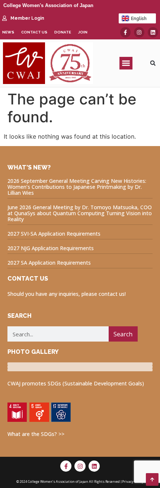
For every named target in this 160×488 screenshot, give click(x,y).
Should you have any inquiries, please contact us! (66, 293)
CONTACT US (27, 278)
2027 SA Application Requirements (49, 262)
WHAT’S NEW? (29, 167)
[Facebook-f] (125, 32)
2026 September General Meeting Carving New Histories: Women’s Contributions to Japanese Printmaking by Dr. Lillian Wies (76, 186)
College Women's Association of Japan (48, 5)
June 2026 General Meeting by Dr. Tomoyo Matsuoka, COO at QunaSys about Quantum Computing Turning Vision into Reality (79, 213)
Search (122, 334)
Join (82, 32)
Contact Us (34, 32)
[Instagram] (139, 32)
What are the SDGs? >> (35, 433)
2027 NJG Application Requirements (50, 248)
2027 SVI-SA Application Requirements (53, 233)
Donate (62, 32)
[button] (125, 63)
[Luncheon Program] (80, 363)
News (8, 32)
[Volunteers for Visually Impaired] (80, 366)
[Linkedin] (153, 32)
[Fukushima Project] (80, 369)
